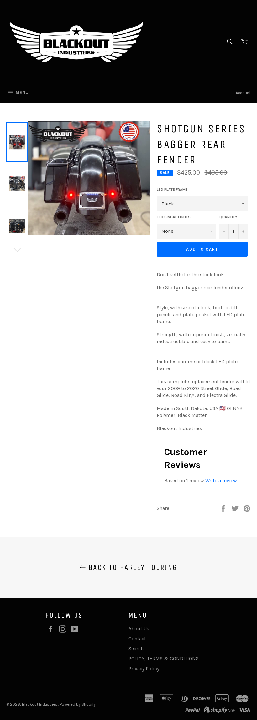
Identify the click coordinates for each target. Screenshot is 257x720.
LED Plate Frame (172, 189)
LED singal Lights (174, 217)
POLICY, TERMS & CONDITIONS (163, 659)
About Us (138, 628)
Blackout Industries (40, 704)
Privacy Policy (143, 669)
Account (243, 92)
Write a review (221, 481)
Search (136, 649)
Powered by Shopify (78, 704)
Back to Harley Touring (131, 567)
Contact (137, 638)
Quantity (228, 217)
